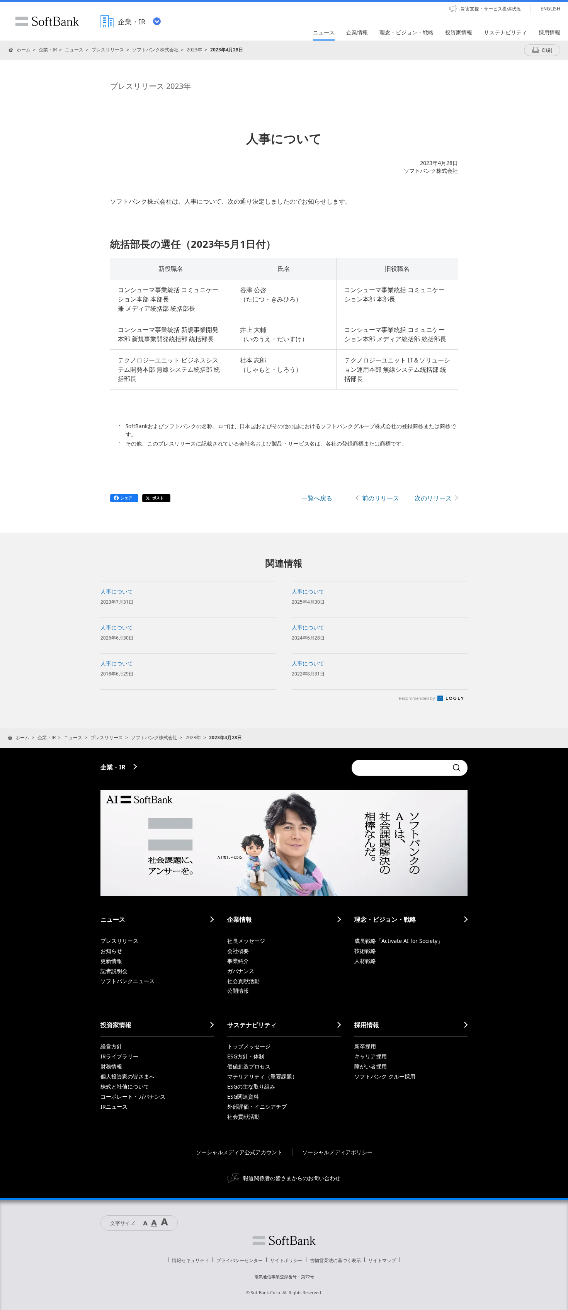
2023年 (194, 49)
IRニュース (114, 1106)
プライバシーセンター (239, 1260)
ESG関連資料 (243, 1096)
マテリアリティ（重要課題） (262, 1076)
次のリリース (433, 498)
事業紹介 (238, 961)
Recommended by (417, 698)
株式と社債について (124, 1086)
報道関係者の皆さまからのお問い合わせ (291, 1178)
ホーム (24, 49)
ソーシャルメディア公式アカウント (239, 1152)
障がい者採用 (370, 1066)
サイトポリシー (286, 1260)
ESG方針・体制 (245, 1056)
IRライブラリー (119, 1056)
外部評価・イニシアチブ (257, 1106)
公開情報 (238, 990)
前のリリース (380, 498)
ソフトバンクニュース (127, 981)
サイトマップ (382, 1260)
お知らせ (111, 950)
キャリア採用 (370, 1056)
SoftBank (47, 21)
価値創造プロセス (248, 1066)
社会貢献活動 (243, 981)
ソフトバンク (284, 1240)
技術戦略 (365, 950)
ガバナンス (240, 971)
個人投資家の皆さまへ (127, 1076)
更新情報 (111, 961)
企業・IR (48, 49)
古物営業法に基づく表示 (335, 1260)
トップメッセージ (248, 1046)
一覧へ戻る (316, 498)
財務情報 (111, 1066)
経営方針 (111, 1046)
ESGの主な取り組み (251, 1086)
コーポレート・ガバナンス (132, 1096)
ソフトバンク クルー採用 (384, 1076)
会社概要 (238, 950)
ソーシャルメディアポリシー (337, 1152)
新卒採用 (365, 1046)
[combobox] (400, 768)
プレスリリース (108, 49)
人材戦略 (365, 961)
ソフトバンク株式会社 (155, 49)
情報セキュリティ (190, 1260)
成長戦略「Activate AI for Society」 (398, 940)
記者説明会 (114, 971)
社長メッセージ (246, 940)
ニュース (74, 49)
